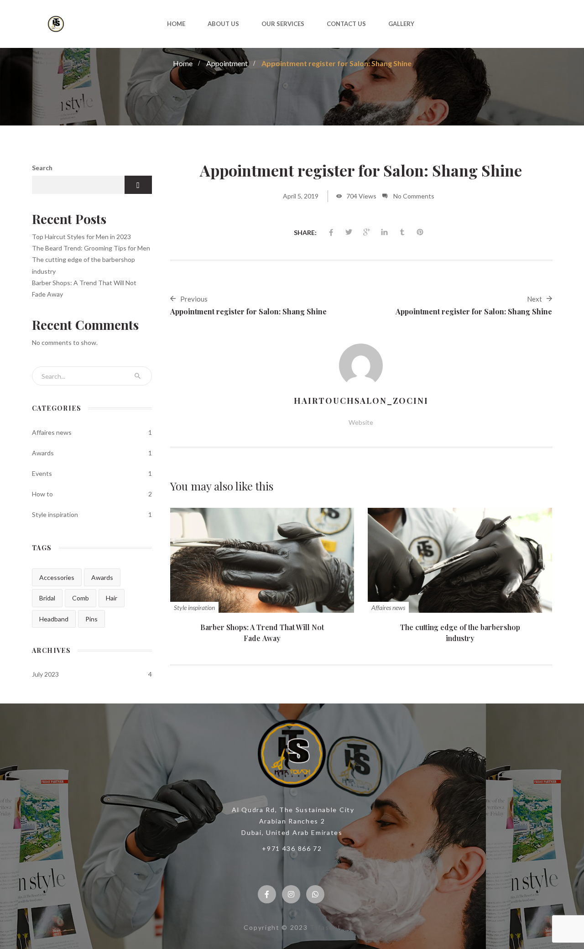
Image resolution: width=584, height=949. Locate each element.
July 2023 (45, 674)
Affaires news (388, 607)
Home (176, 23)
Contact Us (346, 23)
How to (42, 494)
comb (80, 598)
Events (42, 473)
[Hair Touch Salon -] (56, 23)
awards (102, 577)
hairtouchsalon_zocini (361, 400)
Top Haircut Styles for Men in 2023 (81, 236)
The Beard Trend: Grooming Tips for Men (91, 248)
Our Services (282, 23)
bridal (47, 598)
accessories (56, 577)
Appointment (227, 63)
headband (53, 619)
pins (91, 619)
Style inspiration (194, 607)
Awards (43, 453)
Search (42, 168)
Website (361, 422)
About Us (223, 23)
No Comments (413, 196)
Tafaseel (325, 927)
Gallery (401, 23)
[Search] (137, 376)
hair (111, 598)
